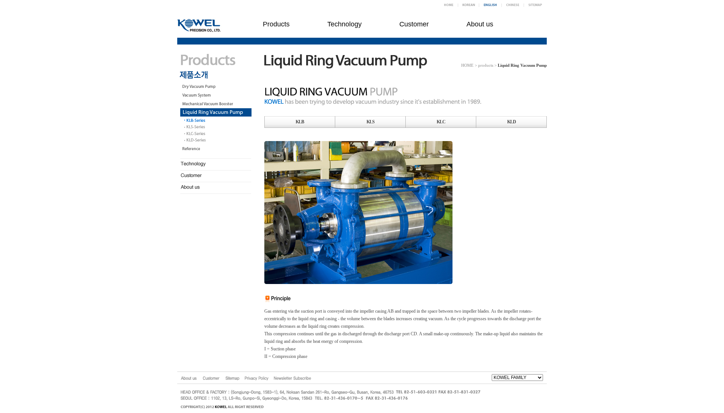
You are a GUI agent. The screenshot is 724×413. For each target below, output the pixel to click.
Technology (344, 24)
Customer (414, 24)
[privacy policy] (256, 378)
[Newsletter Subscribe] (292, 378)
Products (276, 24)
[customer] (211, 378)
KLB (300, 121)
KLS (370, 121)
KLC (441, 121)
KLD (511, 121)
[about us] (189, 378)
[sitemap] (232, 378)
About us (479, 24)
